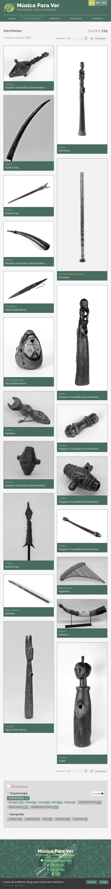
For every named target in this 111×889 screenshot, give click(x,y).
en (104, 2)
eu (91, 2)
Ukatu (103, 881)
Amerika (32, 819)
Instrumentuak (32, 19)
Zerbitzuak (54, 19)
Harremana (97, 19)
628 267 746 (57, 865)
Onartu (91, 881)
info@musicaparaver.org (57, 860)
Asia (47, 819)
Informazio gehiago (13, 885)
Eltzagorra (15, 802)
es (98, 2)
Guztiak (97, 793)
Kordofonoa (89, 802)
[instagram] (58, 874)
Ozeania (80, 819)
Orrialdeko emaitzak (14, 37)
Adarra (30, 802)
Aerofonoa (18, 798)
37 (91, 38)
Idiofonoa (17, 807)
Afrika (15, 819)
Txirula (43, 802)
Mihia (56, 802)
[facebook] (52, 874)
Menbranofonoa (44, 807)
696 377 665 (57, 869)
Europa (62, 819)
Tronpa (69, 802)
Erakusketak (76, 19)
